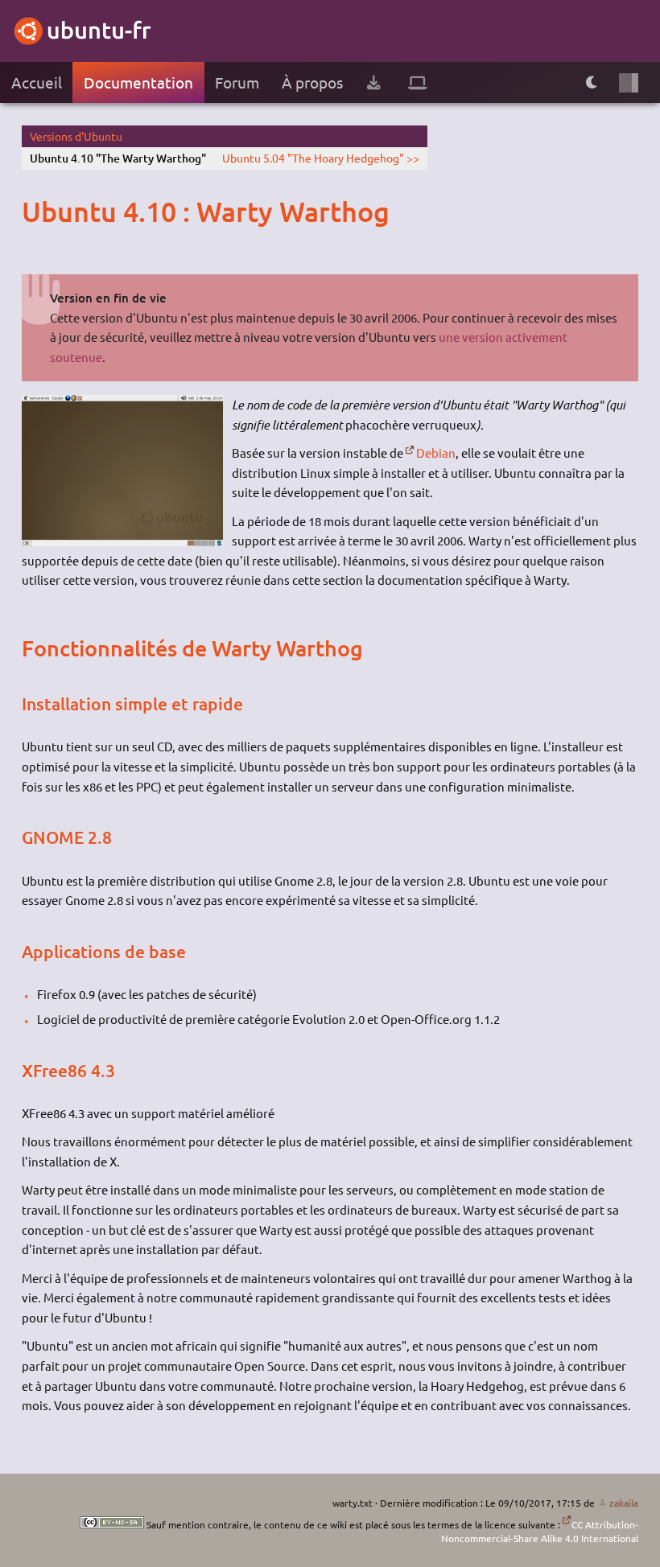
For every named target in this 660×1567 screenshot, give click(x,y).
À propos (312, 82)
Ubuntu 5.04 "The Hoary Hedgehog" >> (320, 157)
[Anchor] (37, 211)
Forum (237, 82)
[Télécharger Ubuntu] (373, 82)
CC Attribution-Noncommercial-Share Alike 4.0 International (539, 1531)
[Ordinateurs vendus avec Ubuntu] (417, 82)
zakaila (623, 1502)
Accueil (36, 82)
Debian (436, 452)
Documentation (138, 82)
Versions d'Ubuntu (76, 136)
